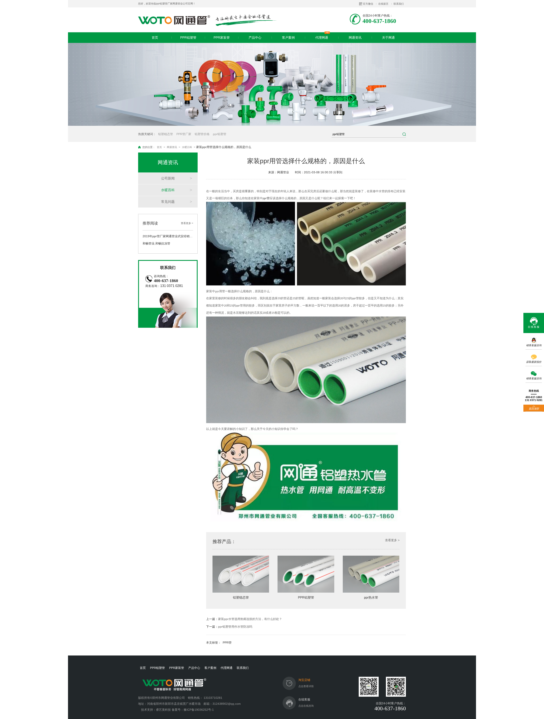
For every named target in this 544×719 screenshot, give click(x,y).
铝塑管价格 (202, 134)
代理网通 (321, 37)
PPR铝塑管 (188, 37)
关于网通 (388, 37)
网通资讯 (355, 37)
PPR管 (227, 642)
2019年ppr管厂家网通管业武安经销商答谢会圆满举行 (168, 236)
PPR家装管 (222, 37)
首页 (155, 37)
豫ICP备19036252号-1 (199, 709)
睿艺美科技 (163, 709)
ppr (266, 198)
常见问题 (168, 201)
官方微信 (368, 3)
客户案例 (288, 37)
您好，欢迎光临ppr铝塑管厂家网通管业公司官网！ (167, 3)
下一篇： (229, 626)
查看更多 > (187, 223)
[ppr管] (306, 284)
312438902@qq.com (227, 703)
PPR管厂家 (183, 134)
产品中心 (255, 37)
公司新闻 (168, 178)
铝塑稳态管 (165, 134)
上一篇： (244, 619)
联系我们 (399, 3)
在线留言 (383, 3)
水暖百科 (187, 147)
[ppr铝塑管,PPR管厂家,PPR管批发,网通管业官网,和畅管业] (207, 20)
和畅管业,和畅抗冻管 (156, 243)
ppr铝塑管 (219, 134)
